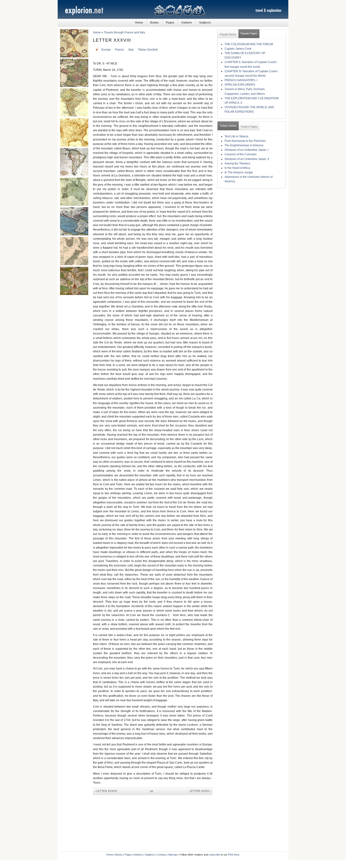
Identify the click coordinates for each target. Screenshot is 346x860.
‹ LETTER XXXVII (106, 791)
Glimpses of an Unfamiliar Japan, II (247, 159)
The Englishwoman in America (244, 145)
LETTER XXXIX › (200, 791)
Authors (186, 22)
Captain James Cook (238, 48)
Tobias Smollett (147, 49)
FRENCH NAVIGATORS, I (241, 80)
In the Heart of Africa (237, 168)
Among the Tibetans (237, 163)
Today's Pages (249, 126)
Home (139, 22)
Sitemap (172, 854)
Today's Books (228, 125)
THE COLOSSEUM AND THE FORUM (249, 44)
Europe (106, 49)
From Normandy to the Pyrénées (245, 141)
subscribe (214, 854)
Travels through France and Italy (124, 32)
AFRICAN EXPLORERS (240, 84)
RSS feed (233, 854)
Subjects (205, 22)
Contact (161, 854)
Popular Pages (249, 33)
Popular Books (228, 34)
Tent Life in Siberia (236, 136)
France (119, 49)
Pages (170, 22)
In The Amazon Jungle (239, 172)
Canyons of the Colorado (241, 154)
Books (154, 22)
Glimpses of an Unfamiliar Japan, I (246, 149)
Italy (131, 49)
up (151, 791)
